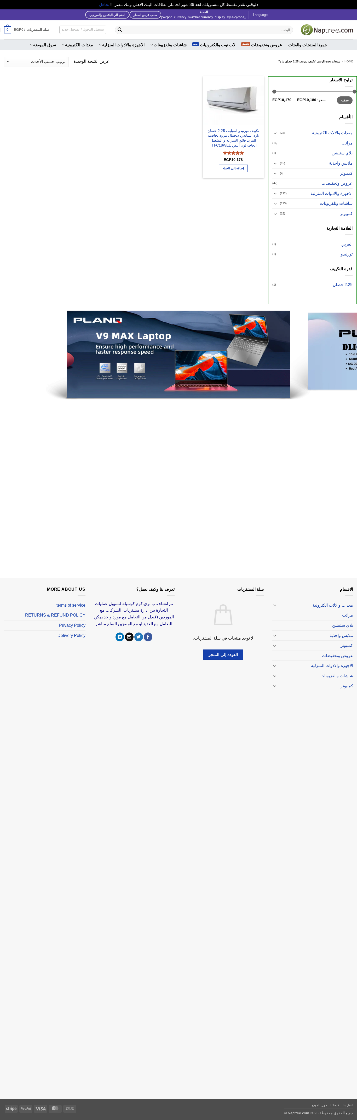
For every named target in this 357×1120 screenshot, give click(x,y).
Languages (261, 15)
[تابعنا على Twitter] (138, 630)
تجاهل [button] (104, 4)
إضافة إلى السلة (233, 168)
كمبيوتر (346, 173)
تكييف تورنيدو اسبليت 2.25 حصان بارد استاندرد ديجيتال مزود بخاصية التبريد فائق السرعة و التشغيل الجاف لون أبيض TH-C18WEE (233, 138)
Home (348, 61)
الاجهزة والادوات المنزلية (123, 45)
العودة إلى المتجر (223, 648)
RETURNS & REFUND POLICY (55, 609)
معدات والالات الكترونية (332, 133)
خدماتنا (334, 1099)
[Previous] (343, 352)
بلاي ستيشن (342, 153)
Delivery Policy (71, 629)
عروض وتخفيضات (266, 45)
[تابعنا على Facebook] (148, 630)
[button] (26, 29)
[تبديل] (275, 133)
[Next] (10, 352)
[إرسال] (119, 29)
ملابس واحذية (341, 163)
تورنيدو (347, 254)
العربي (347, 244)
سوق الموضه (44, 45)
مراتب (347, 143)
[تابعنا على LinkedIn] (120, 630)
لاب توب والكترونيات (218, 45)
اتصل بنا (348, 1099)
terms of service (70, 599)
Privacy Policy (72, 619)
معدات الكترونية (79, 45)
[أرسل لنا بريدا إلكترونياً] (129, 630)
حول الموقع (319, 1099)
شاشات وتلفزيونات (170, 45)
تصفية (345, 100)
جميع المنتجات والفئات (307, 45)
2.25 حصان (343, 284)
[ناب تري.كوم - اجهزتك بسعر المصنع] (327, 29)
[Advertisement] (196, 487)
